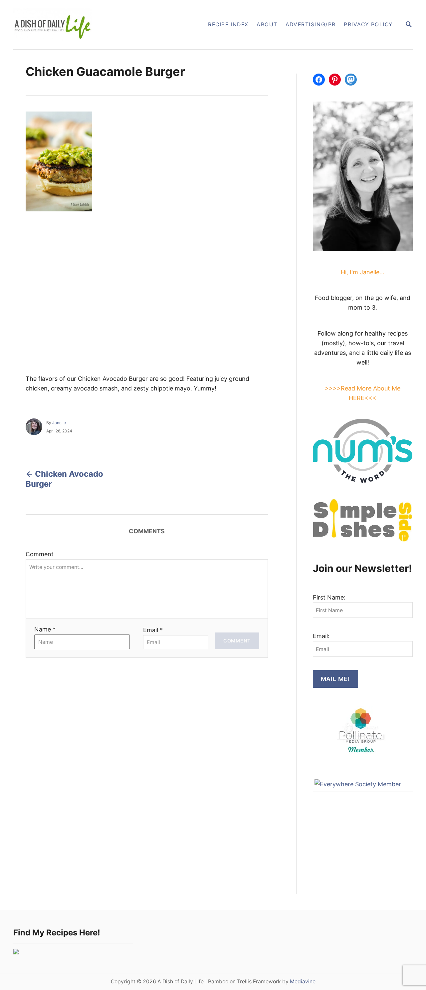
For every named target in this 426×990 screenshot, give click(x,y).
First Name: (329, 597)
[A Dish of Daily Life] (86, 24)
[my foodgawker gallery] (16, 952)
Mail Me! (335, 678)
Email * (153, 629)
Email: (321, 635)
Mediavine (303, 981)
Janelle (59, 422)
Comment (40, 554)
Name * (45, 629)
